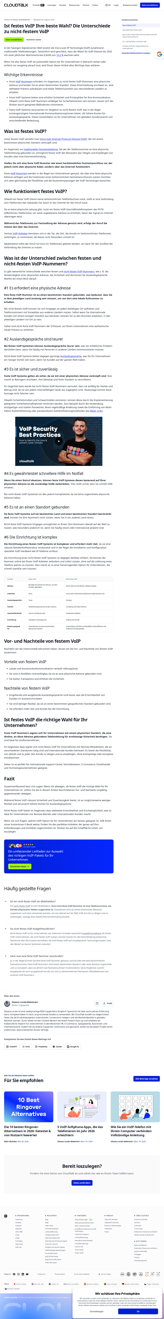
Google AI (74, 1046)
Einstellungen (96, 1311)
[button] (108, 5)
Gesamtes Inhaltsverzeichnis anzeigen (136, 53)
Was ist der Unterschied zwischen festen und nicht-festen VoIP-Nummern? (139, 35)
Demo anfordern (82, 1182)
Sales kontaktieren (150, 5)
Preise (95, 5)
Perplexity (42, 1046)
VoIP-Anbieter (20, 233)
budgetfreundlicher (91, 933)
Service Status (106, 1274)
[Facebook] (14, 1274)
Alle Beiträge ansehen (146, 1078)
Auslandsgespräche (71, 356)
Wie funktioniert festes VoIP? (132, 30)
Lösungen (51, 5)
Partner (86, 5)
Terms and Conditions (82, 1274)
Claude (59, 1046)
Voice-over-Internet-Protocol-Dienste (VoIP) (63, 139)
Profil (109, 1003)
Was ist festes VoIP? (129, 25)
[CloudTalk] (16, 5)
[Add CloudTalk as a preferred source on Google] (159, 54)
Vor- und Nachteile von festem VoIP (134, 41)
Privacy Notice (60, 1274)
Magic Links (96, 410)
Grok (27, 1046)
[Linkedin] (23, 1274)
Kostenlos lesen (18, 866)
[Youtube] (27, 1274)
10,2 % (59, 55)
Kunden (62, 5)
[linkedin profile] (97, 1003)
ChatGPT (13, 1046)
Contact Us (41, 1274)
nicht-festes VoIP (22, 906)
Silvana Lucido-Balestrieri (21, 20)
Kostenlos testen (130, 5)
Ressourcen (74, 5)
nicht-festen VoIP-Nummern (79, 271)
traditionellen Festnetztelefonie (41, 149)
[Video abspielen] (58, 441)
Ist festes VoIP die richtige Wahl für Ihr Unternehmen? (135, 47)
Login (116, 5)
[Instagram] (18, 1274)
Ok (138, 1311)
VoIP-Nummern (24, 81)
